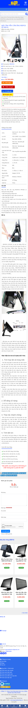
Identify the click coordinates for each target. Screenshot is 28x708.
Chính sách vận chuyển (7, 670)
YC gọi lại (7, 707)
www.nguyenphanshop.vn (16, 700)
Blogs (2, 663)
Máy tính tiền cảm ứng (11, 475)
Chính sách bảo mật (6, 677)
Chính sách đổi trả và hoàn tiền (9, 675)
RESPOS (12, 64)
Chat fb (20, 707)
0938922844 (8, 651)
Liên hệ (4, 644)
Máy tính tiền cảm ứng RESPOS (10, 473)
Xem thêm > (4, 77)
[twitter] (3, 653)
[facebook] (1, 653)
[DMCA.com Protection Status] (5, 686)
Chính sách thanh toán (7, 674)
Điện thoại (3, 517)
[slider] (9, 507)
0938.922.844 (14, 707)
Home (2, 707)
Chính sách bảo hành (6, 672)
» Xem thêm (25, 612)
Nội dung (3, 492)
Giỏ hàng (25, 707)
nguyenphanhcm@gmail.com (12, 649)
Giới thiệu (3, 661)
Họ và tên (3, 510)
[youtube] (5, 653)
